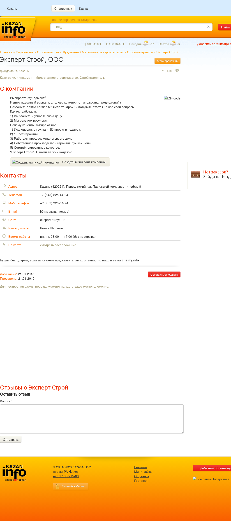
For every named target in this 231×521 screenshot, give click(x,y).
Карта (83, 8)
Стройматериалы (140, 52)
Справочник (63, 8)
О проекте (141, 476)
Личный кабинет (73, 486)
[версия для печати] (177, 70)
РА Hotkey (71, 471)
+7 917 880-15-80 (66, 476)
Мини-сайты (143, 471)
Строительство (48, 52)
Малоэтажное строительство (103, 52)
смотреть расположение (58, 244)
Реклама (140, 467)
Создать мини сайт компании (84, 161)
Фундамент (70, 52)
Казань (12, 8)
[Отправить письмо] (54, 211)
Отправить (10, 439)
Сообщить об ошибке (164, 274)
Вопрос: (6, 401)
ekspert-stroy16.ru (53, 219)
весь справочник (167, 61)
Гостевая (141, 480)
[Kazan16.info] (21, 473)
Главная (6, 52)
